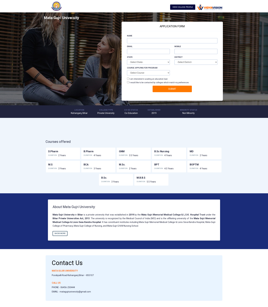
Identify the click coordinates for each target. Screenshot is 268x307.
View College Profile (182, 7)
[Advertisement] (72, 43)
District (178, 57)
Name (129, 36)
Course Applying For (137, 68)
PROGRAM (152, 68)
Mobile (177, 46)
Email (129, 46)
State (130, 57)
